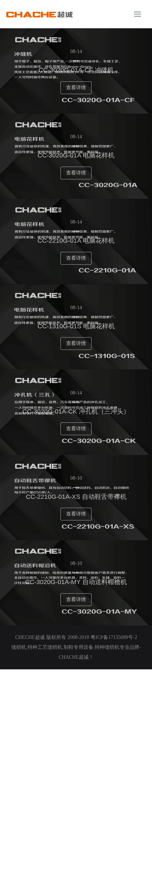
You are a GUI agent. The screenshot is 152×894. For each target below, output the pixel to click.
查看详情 (76, 87)
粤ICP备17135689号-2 (113, 637)
